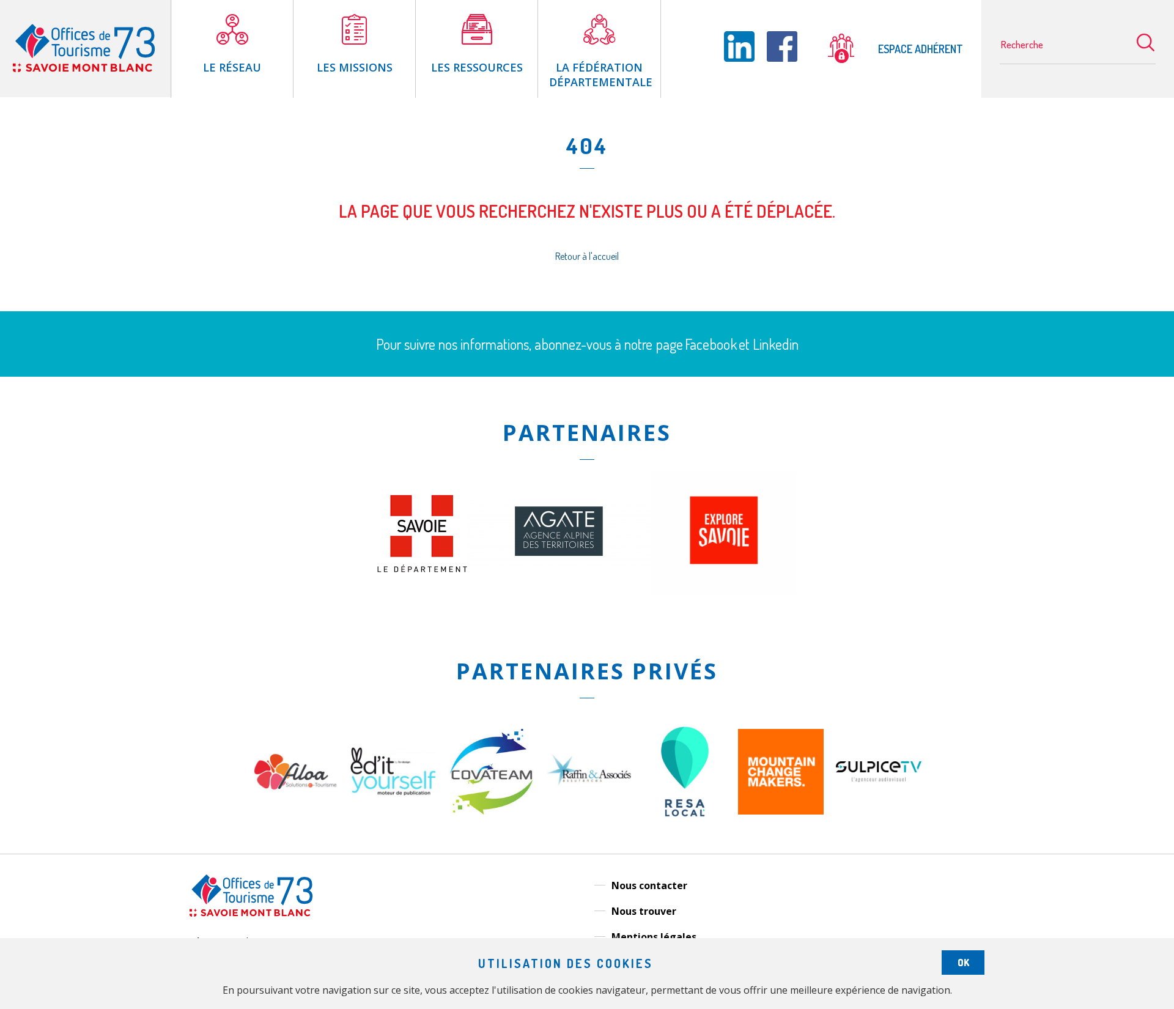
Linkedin (776, 343)
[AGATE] (559, 562)
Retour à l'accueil (587, 256)
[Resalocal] (684, 829)
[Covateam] (491, 811)
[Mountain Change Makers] (781, 811)
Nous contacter (649, 885)
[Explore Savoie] (724, 591)
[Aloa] (295, 811)
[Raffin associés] (589, 788)
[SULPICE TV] (879, 778)
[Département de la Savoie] (422, 569)
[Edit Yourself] (393, 792)
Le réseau (232, 67)
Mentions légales (653, 937)
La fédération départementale (600, 74)
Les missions (355, 67)
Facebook (711, 343)
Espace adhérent (919, 49)
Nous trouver (643, 911)
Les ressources (477, 67)
